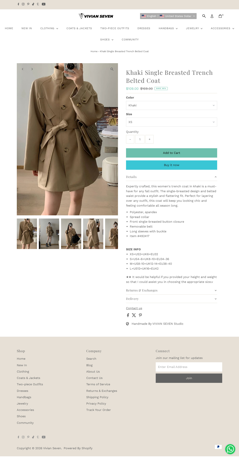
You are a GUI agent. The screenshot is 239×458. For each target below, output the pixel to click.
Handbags (167, 28)
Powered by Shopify (78, 448)
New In (26, 28)
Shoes (105, 39)
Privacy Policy (96, 403)
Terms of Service (98, 384)
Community (130, 39)
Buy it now (171, 165)
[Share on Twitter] (134, 316)
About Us (93, 371)
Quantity (132, 131)
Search (91, 358)
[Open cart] (220, 16)
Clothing (47, 28)
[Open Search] (204, 16)
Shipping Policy (97, 397)
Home (9, 28)
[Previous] (23, 69)
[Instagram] (23, 4)
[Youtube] (43, 4)
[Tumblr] (38, 4)
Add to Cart (171, 153)
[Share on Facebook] (128, 316)
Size (129, 114)
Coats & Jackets (79, 28)
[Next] (32, 69)
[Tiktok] (33, 4)
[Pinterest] (28, 4)
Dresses (143, 28)
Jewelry (193, 28)
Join (189, 378)
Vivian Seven (52, 448)
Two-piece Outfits (114, 28)
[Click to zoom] (112, 69)
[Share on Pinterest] (140, 316)
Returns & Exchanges (101, 391)
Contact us (134, 308)
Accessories (221, 28)
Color (130, 97)
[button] (168, 16)
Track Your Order (98, 410)
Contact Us (94, 378)
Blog (89, 365)
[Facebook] (18, 4)
